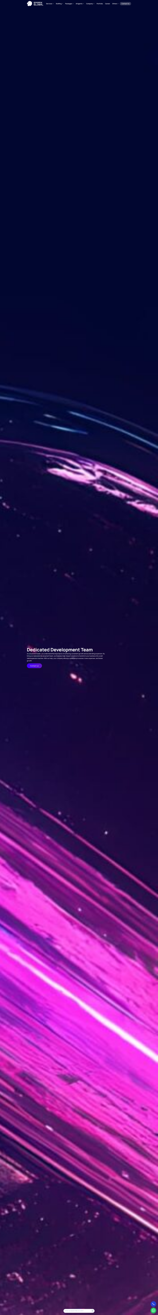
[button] (50, 3)
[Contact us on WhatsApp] (153, 1310)
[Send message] (92, 1310)
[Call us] (153, 1304)
